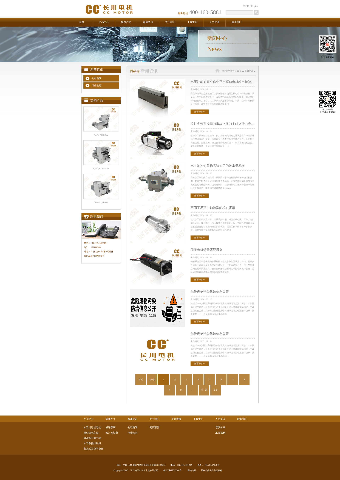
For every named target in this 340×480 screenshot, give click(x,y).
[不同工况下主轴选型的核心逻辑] (157, 206)
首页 (81, 22)
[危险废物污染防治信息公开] (157, 290)
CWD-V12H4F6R (101, 168)
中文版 (246, 6)
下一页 (204, 390)
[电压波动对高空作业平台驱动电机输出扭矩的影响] (157, 80)
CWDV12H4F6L (101, 202)
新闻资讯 (249, 71)
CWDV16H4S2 (101, 135)
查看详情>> (199, 111)
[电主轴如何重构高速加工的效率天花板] (157, 164)
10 (181, 390)
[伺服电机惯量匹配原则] (157, 248)
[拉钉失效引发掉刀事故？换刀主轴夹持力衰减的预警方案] (157, 122)
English (254, 6)
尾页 (215, 390)
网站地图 (191, 470)
